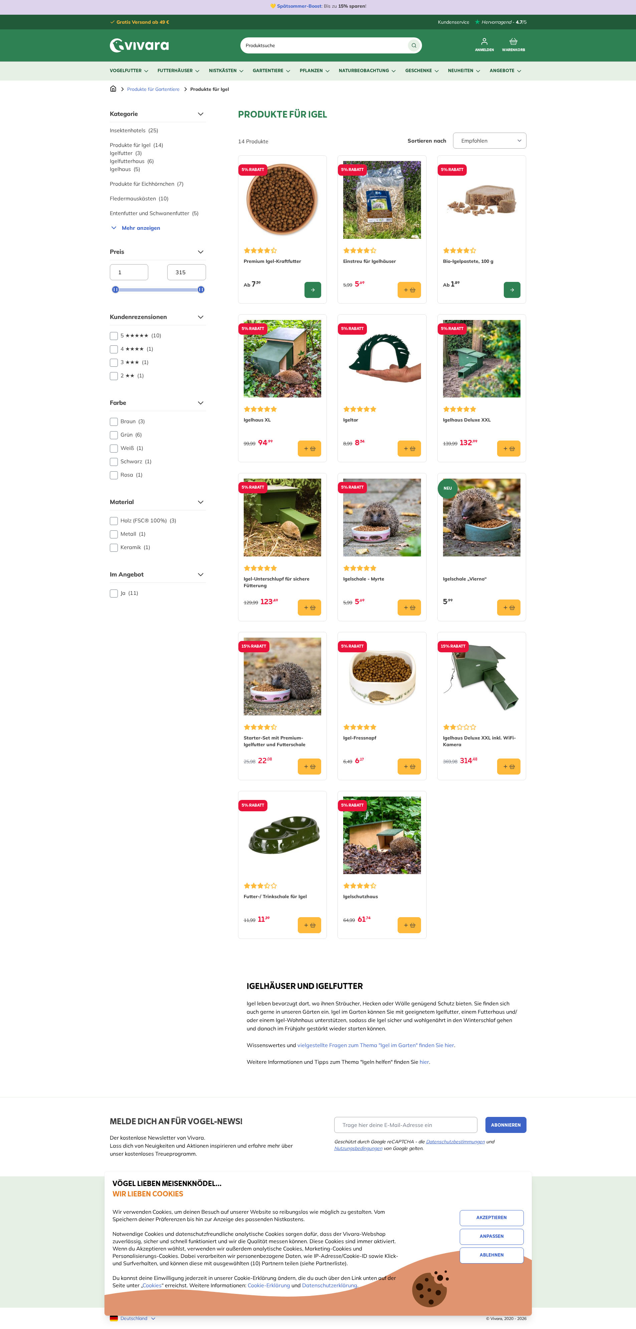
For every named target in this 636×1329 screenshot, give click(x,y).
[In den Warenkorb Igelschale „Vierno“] (508, 608)
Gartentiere (268, 71)
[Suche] (414, 45)
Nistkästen (223, 71)
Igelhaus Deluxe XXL (467, 420)
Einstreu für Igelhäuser (369, 261)
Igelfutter (126, 153)
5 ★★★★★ (141, 335)
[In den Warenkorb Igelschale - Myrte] (409, 608)
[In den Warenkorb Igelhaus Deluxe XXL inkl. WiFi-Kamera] (508, 767)
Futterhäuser (175, 71)
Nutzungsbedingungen (358, 1148)
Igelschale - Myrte (363, 579)
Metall (133, 533)
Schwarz (136, 461)
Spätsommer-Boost (299, 6)
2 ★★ (132, 375)
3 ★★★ (135, 362)
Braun (133, 421)
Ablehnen (492, 1255)
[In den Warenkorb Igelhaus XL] (309, 449)
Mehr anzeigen (141, 227)
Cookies (152, 1285)
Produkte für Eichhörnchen (147, 183)
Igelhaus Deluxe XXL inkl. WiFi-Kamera (479, 741)
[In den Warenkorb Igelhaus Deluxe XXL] (508, 449)
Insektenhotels (134, 130)
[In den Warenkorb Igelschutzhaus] (409, 925)
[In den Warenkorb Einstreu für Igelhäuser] (409, 290)
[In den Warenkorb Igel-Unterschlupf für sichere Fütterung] (309, 608)
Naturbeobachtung (364, 71)
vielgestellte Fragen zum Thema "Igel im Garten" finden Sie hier (375, 1045)
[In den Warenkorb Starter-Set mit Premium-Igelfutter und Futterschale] (309, 767)
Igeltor (350, 420)
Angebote (502, 71)
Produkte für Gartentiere (153, 89)
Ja (129, 593)
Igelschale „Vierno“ (465, 579)
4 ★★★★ (137, 348)
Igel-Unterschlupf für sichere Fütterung (276, 582)
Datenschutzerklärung (329, 1285)
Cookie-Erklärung (269, 1285)
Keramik (135, 547)
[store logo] (139, 45)
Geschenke (418, 71)
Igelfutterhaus (132, 161)
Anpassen (492, 1236)
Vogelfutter (126, 71)
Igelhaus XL (257, 420)
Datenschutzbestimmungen (455, 1142)
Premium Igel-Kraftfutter (272, 261)
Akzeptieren (491, 1218)
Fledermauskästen (139, 198)
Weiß (132, 448)
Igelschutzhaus (360, 896)
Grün (131, 434)
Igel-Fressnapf (359, 738)
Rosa (132, 474)
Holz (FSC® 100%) (148, 520)
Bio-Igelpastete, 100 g (468, 261)
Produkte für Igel (136, 145)
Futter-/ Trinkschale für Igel (275, 896)
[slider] (116, 290)
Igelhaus (125, 169)
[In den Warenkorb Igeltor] (409, 449)
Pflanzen (311, 71)
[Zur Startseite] (113, 89)
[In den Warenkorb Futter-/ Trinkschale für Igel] (309, 925)
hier (424, 1061)
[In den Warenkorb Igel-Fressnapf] (409, 767)
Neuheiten (460, 71)
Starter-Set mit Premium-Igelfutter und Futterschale (274, 741)
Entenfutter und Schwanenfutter (154, 213)
